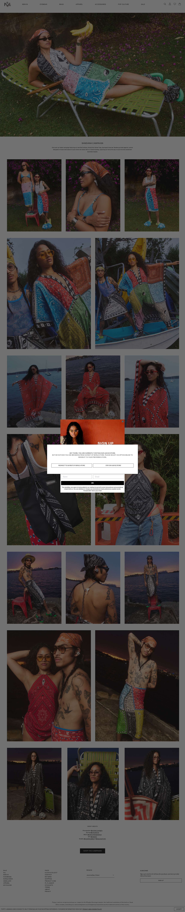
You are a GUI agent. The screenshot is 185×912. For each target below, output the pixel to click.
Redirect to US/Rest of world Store (71, 465)
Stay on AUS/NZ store (113, 465)
